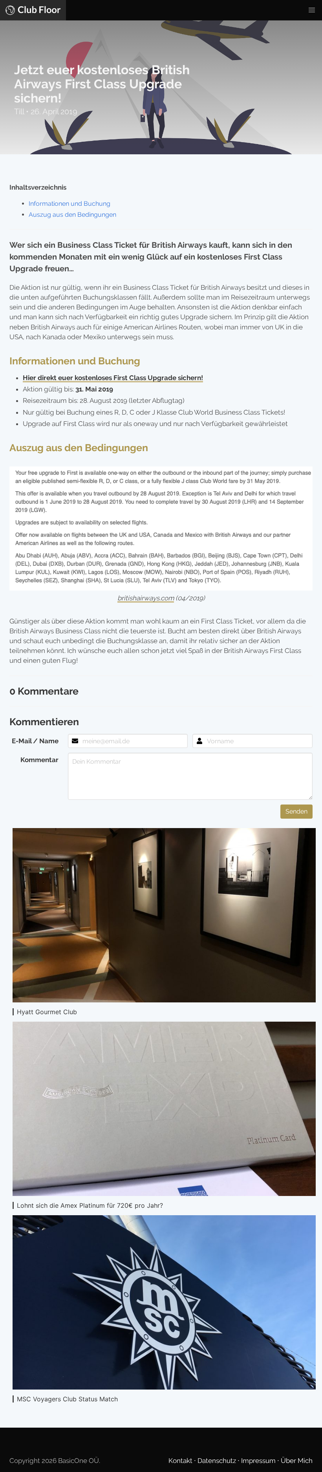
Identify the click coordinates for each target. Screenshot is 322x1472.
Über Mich (297, 1461)
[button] (312, 10)
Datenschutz (218, 1461)
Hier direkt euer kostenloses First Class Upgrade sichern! (113, 378)
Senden (296, 811)
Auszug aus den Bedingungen (72, 214)
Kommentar (39, 760)
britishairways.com (145, 598)
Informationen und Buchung (69, 203)
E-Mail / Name (35, 741)
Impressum (259, 1461)
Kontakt (181, 1461)
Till (20, 111)
